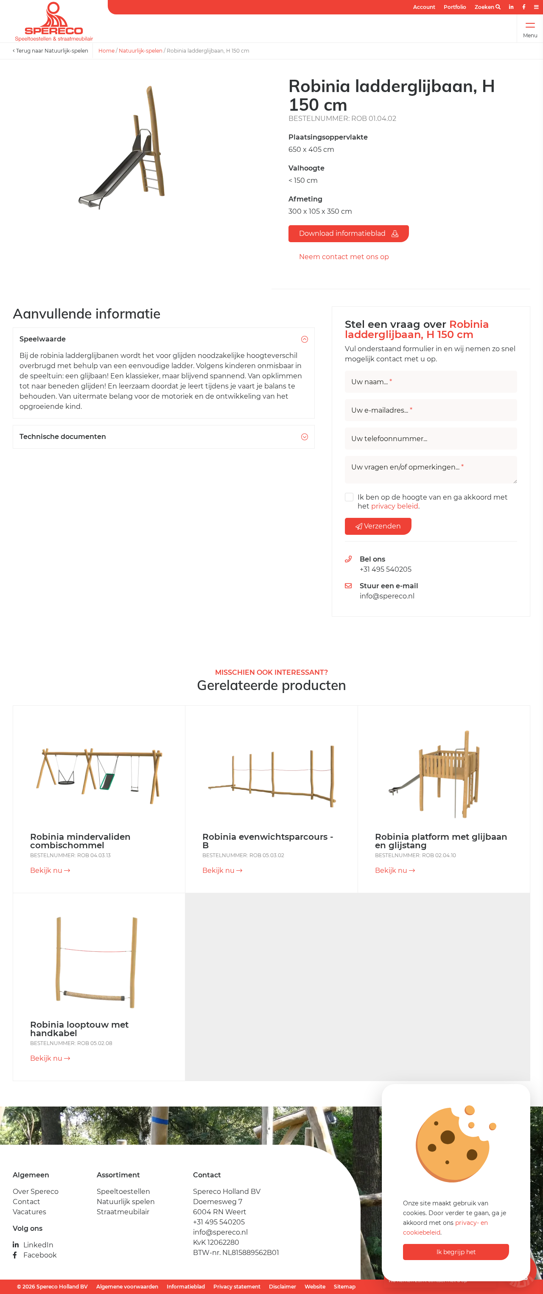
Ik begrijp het (456, 1252)
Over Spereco (36, 1192)
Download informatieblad (343, 233)
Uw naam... (371, 382)
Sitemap (344, 1286)
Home (106, 51)
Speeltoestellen (123, 1192)
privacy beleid (394, 506)
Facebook (40, 1255)
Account (424, 7)
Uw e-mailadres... (381, 410)
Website (315, 1286)
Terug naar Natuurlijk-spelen (51, 51)
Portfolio (455, 7)
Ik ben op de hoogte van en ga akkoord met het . (433, 501)
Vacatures (29, 1212)
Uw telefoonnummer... (389, 439)
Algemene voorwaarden (127, 1286)
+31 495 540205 (385, 569)
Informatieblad (186, 1286)
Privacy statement (236, 1286)
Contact (26, 1202)
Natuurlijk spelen (126, 1202)
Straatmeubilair (123, 1212)
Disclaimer (282, 1286)
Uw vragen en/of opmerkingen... (407, 467)
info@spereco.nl (387, 596)
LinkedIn (38, 1245)
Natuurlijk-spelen (140, 51)
